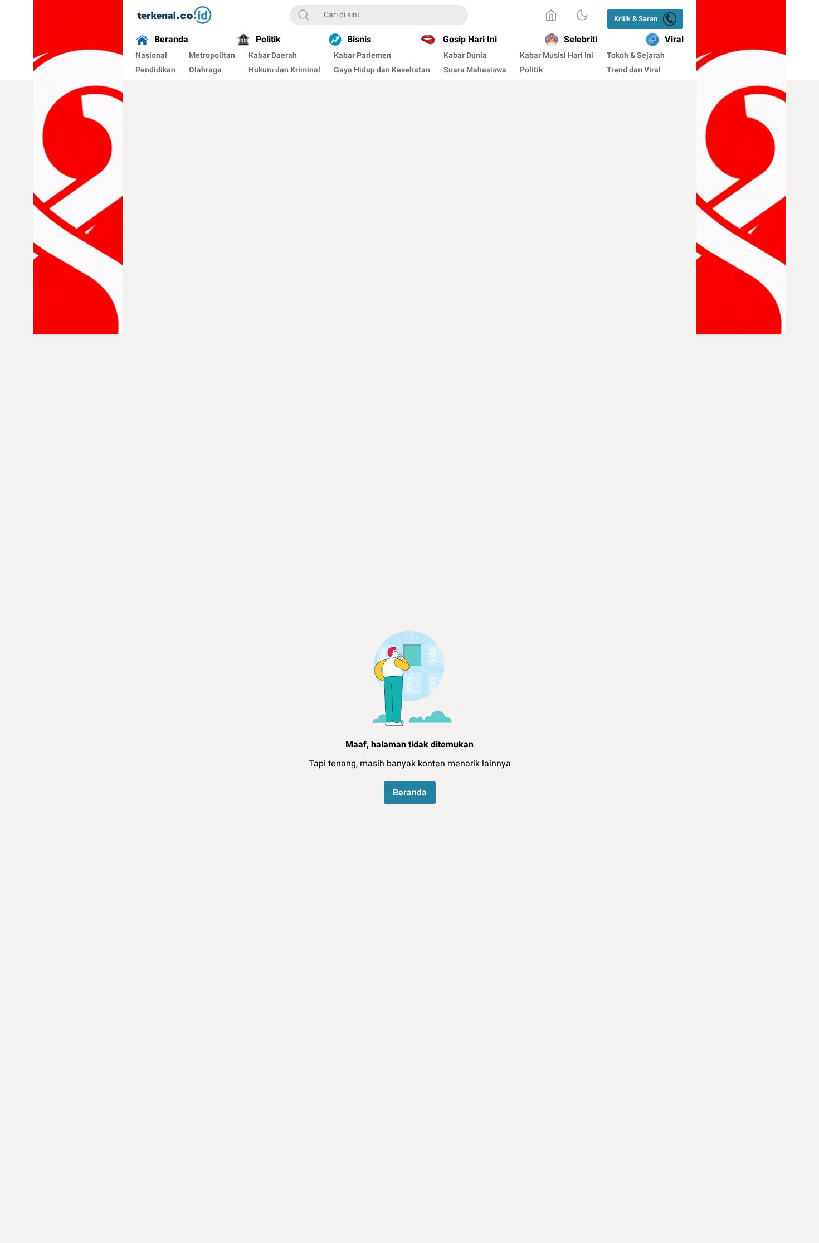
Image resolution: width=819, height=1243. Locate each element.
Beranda (410, 792)
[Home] (551, 15)
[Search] (303, 15)
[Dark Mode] (582, 15)
